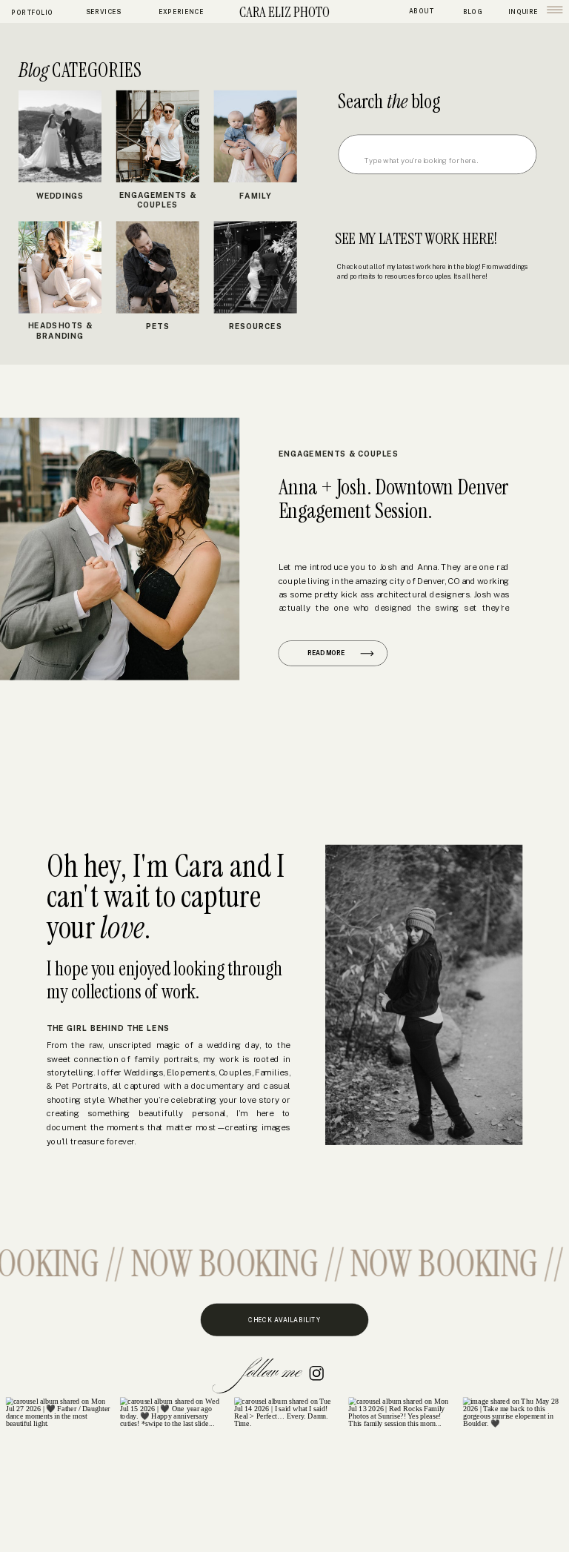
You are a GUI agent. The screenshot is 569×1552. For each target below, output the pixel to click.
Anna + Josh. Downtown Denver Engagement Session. (393, 498)
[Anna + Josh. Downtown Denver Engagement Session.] (119, 549)
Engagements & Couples (339, 453)
